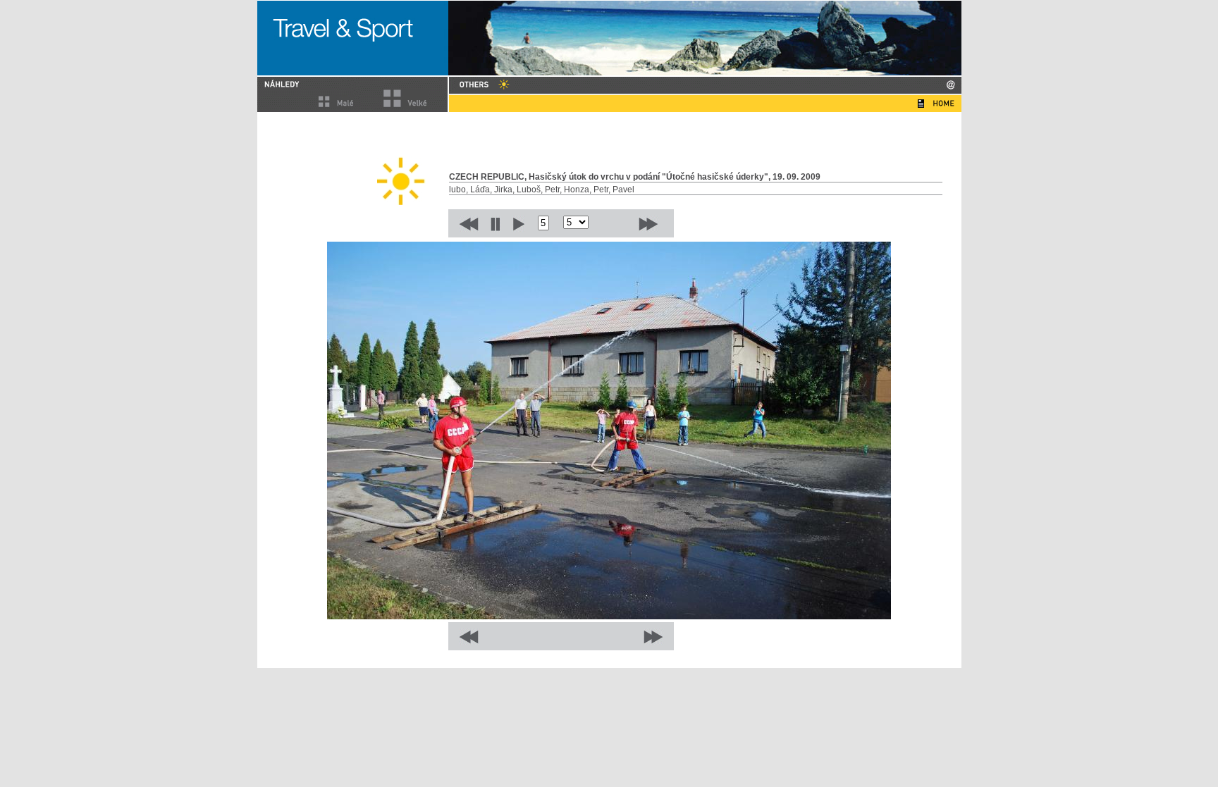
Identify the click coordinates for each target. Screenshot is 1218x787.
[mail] (950, 84)
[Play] (518, 224)
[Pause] (495, 224)
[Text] (921, 103)
